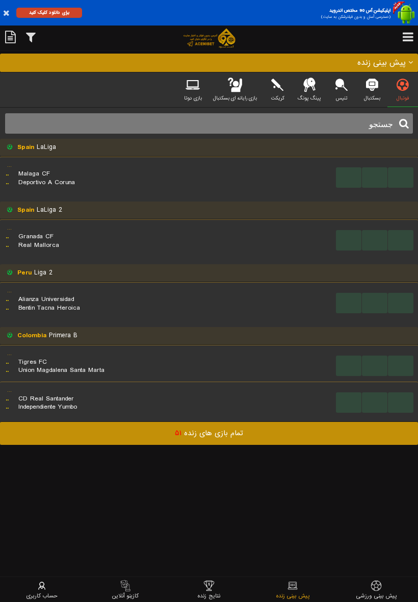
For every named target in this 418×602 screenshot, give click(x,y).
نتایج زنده (209, 595)
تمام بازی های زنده (209, 433)
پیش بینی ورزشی (376, 595)
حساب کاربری (42, 595)
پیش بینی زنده (292, 595)
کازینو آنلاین (125, 595)
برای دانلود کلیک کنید (49, 12)
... (349, 177)
